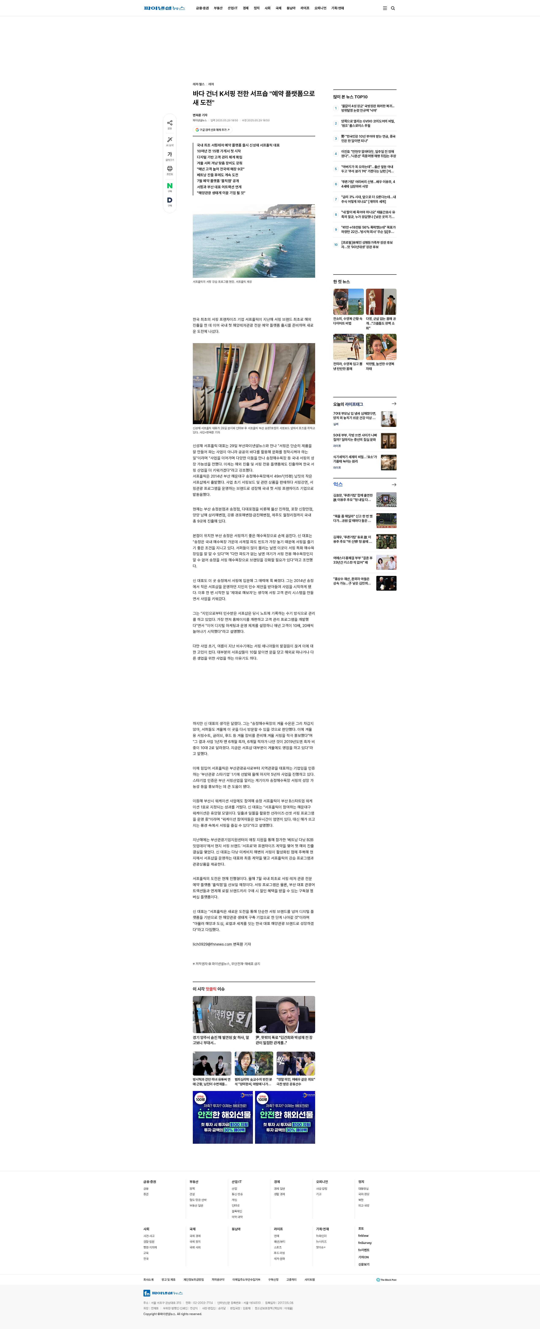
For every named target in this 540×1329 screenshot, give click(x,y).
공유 (170, 128)
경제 (246, 8)
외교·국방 (363, 1205)
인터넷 (235, 1205)
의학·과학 (237, 1217)
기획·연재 (337, 8)
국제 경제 (195, 1236)
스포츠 (278, 1247)
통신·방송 (237, 1194)
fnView (363, 1236)
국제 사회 (195, 1247)
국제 (279, 8)
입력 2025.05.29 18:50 (224, 120)
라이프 (305, 8)
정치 (257, 8)
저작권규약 (218, 1279)
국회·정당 (363, 1194)
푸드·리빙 (279, 1253)
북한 (360, 1200)
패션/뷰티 (279, 1241)
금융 (145, 1188)
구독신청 (273, 1279)
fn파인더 (321, 1236)
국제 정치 (195, 1241)
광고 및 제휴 (169, 1279)
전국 (145, 1258)
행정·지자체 (150, 1247)
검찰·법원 (148, 1241)
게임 (234, 1200)
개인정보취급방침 (194, 1279)
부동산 (218, 8)
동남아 (291, 8)
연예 (276, 1236)
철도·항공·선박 (198, 1200)
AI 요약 (169, 145)
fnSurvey (365, 1243)
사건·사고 (148, 1236)
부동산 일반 (196, 1205)
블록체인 (237, 1211)
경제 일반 (279, 1188)
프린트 (170, 174)
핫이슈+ (321, 1247)
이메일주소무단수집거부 (246, 1279)
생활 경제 (279, 1194)
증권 (145, 1194)
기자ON (363, 1257)
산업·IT (233, 8)
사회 (268, 8)
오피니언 (320, 8)
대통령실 (363, 1188)
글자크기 (170, 159)
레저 (211, 84)
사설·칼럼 (321, 1188)
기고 (318, 1194)
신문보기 (363, 1264)
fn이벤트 (364, 1250)
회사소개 (148, 1279)
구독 (170, 191)
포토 (361, 1228)
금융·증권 (202, 8)
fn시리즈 (321, 1241)
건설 (192, 1194)
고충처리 (291, 1279)
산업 (234, 1188)
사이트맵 (310, 1279)
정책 (192, 1188)
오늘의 (348, 404)
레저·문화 (279, 1258)
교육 (145, 1253)
